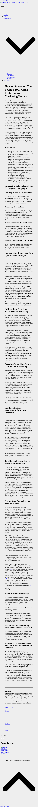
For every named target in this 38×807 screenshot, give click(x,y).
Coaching (6, 15)
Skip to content (4, 1)
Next (6, 730)
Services (9, 74)
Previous (7, 724)
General (7, 711)
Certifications (10, 77)
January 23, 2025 (9, 707)
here (11, 569)
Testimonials (10, 78)
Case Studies (10, 75)
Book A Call (7, 80)
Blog (5, 16)
